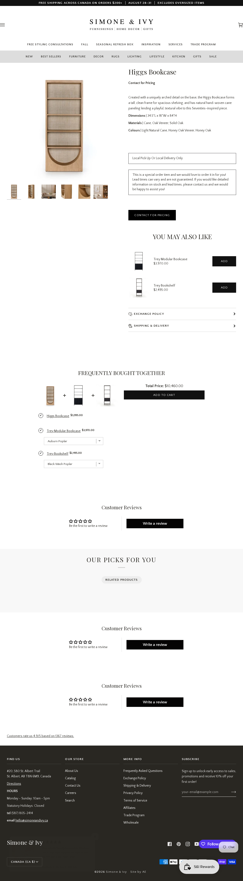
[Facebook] (170, 844)
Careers (70, 793)
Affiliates (129, 808)
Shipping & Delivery (137, 786)
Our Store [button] (74, 759)
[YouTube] (197, 844)
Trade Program (134, 815)
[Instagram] (188, 844)
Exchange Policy (149, 313)
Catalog (70, 778)
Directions (14, 784)
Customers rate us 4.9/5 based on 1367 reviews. (40, 736)
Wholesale (131, 823)
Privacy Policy (133, 793)
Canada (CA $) (23, 861)
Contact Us (72, 786)
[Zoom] (64, 124)
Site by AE (138, 871)
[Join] (230, 792)
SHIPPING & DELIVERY (151, 325)
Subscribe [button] (190, 759)
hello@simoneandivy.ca (31, 820)
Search (70, 800)
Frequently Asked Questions (143, 771)
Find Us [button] (13, 759)
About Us (71, 771)
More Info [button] (132, 759)
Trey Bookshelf (164, 285)
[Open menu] (7, 25)
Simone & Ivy (116, 871)
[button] (77, 56)
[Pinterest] (179, 844)
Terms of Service (135, 800)
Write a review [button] (155, 523)
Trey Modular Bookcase (170, 259)
